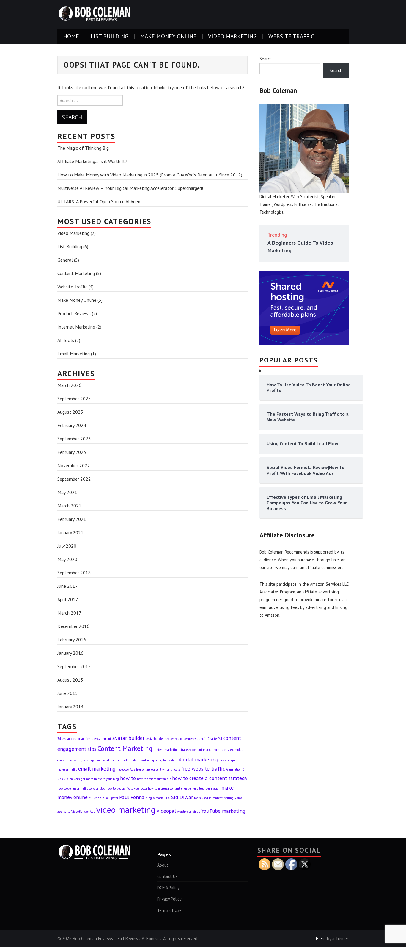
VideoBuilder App (83, 812)
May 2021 (67, 492)
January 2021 (70, 532)
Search (265, 58)
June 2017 (67, 586)
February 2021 (71, 519)
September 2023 (74, 439)
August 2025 (70, 412)
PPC (167, 798)
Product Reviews (74, 313)
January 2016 (70, 653)
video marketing (125, 809)
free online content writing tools (158, 769)
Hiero (321, 938)
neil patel (111, 798)
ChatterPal (214, 739)
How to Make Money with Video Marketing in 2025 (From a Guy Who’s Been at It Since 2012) (149, 175)
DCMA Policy (168, 887)
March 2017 (69, 613)
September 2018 (74, 573)
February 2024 (71, 425)
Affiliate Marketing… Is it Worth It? (92, 161)
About (162, 865)
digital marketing (198, 759)
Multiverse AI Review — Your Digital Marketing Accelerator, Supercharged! (130, 188)
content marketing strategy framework (83, 760)
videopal (166, 810)
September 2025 (74, 398)
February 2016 (71, 640)
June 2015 (67, 693)
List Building (109, 36)
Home (71, 36)
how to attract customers (154, 779)
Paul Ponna (131, 797)
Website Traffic (291, 36)
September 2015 (74, 666)
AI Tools (65, 340)
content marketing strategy (172, 750)
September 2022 (74, 479)
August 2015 (70, 680)
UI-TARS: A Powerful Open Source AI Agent (99, 201)
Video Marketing (232, 36)
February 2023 (71, 452)
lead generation (209, 788)
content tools (119, 760)
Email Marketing (73, 354)
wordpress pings (188, 812)
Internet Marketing (76, 327)
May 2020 (67, 559)
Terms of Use (169, 910)
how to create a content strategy (209, 778)
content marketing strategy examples (217, 750)
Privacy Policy (169, 899)
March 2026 (69, 385)
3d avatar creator (68, 739)
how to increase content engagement (173, 788)
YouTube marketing (223, 810)
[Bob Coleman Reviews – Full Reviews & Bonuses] (94, 14)
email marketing (97, 768)
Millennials (96, 798)
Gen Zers (73, 779)
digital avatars (167, 760)
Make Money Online (168, 36)
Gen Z (61, 779)
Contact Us (167, 876)
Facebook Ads (126, 769)
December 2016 (73, 626)
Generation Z (235, 769)
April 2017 (67, 599)
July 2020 (66, 546)
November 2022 (73, 465)
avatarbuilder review (160, 739)
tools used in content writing (214, 798)
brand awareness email (190, 739)
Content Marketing (76, 273)
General (65, 260)
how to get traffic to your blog (126, 788)
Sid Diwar (182, 797)
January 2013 (70, 707)
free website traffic (203, 768)
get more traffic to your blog (100, 779)
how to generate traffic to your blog (81, 788)
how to (128, 778)
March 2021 (69, 506)
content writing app (143, 760)
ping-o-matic (154, 798)
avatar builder (128, 738)
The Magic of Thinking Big (83, 148)
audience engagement (96, 739)
